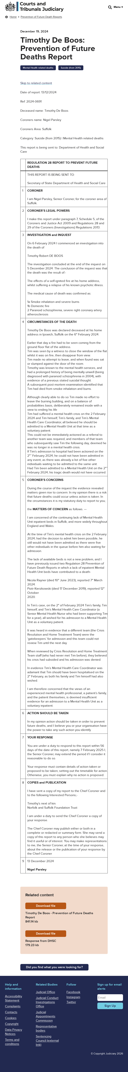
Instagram (73, 997)
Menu (117, 7)
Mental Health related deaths (38, 67)
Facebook (73, 992)
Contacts (11, 1012)
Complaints (12, 1006)
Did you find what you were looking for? (54, 967)
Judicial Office (45, 992)
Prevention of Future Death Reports (41, 17)
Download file (51, 906)
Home (13, 17)
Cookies (10, 1018)
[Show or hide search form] (110, 7)
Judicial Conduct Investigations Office (47, 1002)
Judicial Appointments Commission (45, 1016)
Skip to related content (36, 83)
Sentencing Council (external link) (47, 1041)
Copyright (11, 1024)
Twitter (71, 1002)
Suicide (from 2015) (71, 67)
